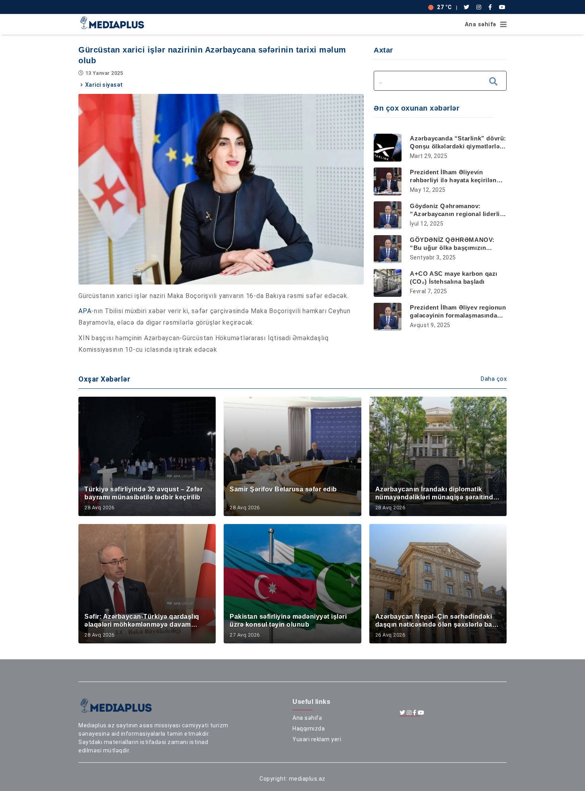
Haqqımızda (308, 728)
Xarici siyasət (104, 85)
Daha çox (494, 378)
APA (84, 311)
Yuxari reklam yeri (316, 739)
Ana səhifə (480, 24)
